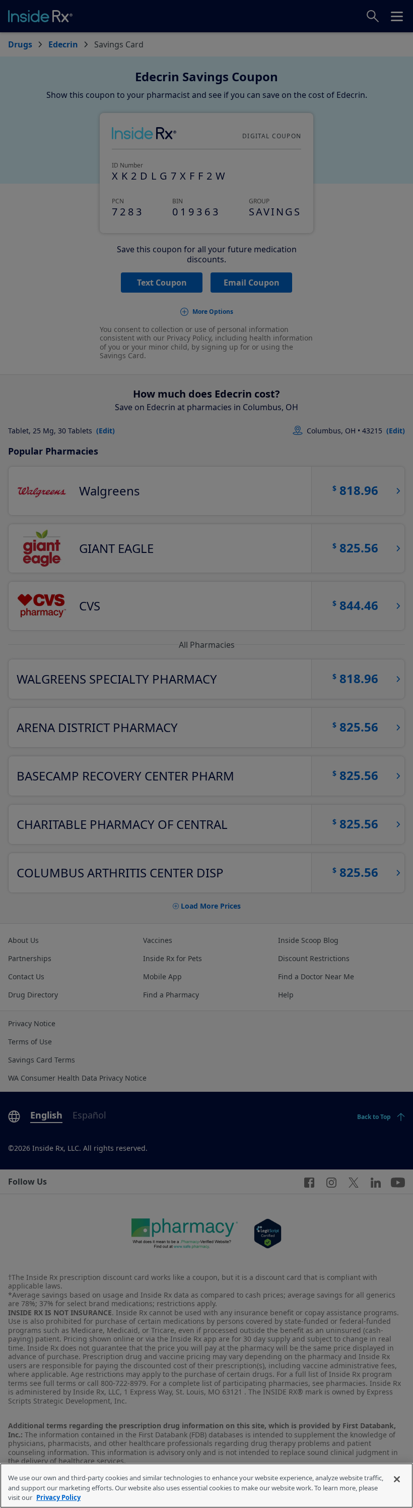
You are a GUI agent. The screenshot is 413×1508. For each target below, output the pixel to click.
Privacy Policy (58, 1497)
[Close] (397, 1479)
